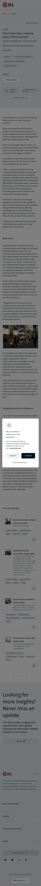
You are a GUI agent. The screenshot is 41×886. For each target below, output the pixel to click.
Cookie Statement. (15, 448)
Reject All (13, 456)
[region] (20, 443)
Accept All (28, 456)
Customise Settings (20, 462)
